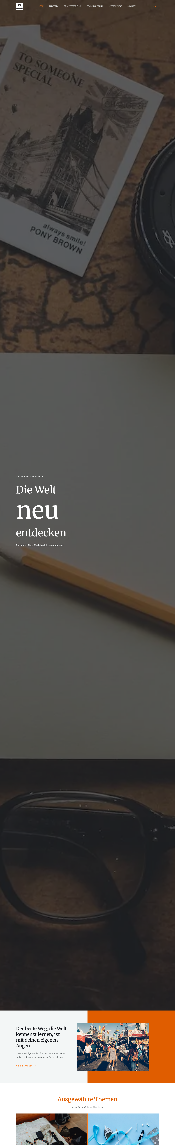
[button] (153, 6)
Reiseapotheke (115, 6)
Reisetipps (53, 6)
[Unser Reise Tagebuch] (19, 6)
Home (41, 6)
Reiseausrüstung (95, 6)
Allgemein (132, 6)
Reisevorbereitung (72, 6)
